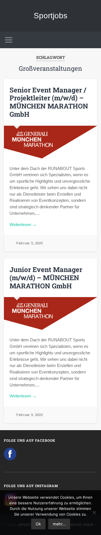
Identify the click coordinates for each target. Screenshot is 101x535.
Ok (38, 523)
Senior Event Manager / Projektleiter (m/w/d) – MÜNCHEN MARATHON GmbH (49, 102)
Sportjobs (50, 15)
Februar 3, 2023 (29, 243)
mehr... (59, 523)
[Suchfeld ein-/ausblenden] (92, 40)
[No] (94, 512)
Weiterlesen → (23, 224)
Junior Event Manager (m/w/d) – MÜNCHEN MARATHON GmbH (46, 277)
